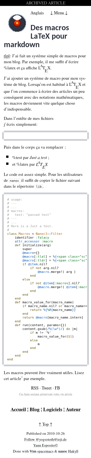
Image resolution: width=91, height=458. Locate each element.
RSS (35, 388)
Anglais (37, 12)
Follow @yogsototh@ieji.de (45, 439)
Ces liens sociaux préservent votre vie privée (45, 394)
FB (57, 388)
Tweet (47, 388)
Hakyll (73, 451)
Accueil (18, 409)
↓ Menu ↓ (59, 12)
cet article (12, 378)
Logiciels (52, 409)
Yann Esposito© (45, 445)
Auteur (73, 409)
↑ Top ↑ (45, 424)
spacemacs (45, 451)
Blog (35, 409)
